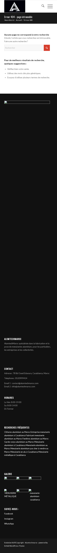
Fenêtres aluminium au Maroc (35, 438)
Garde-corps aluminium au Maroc (19, 442)
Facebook (8, 513)
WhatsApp (9, 523)
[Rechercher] (41, 6)
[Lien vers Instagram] (46, 549)
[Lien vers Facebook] (41, 549)
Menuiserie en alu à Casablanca (24, 452)
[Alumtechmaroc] (23, 6)
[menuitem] (41, 6)
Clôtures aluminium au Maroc (17, 432)
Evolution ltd (9, 543)
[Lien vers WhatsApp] (50, 549)
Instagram (8, 518)
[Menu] (48, 6)
